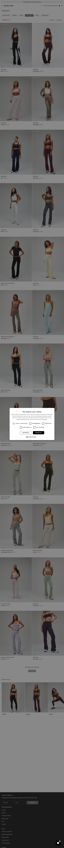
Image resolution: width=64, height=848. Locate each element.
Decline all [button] (25, 432)
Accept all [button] (38, 432)
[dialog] (32, 424)
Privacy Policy (44, 419)
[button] (32, 437)
